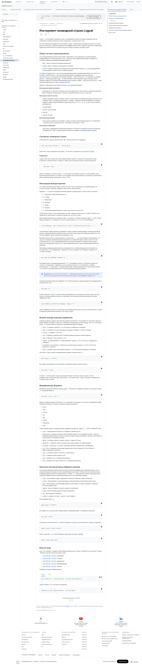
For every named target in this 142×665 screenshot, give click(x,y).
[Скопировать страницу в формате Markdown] (46, 34)
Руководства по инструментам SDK (116, 9)
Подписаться (123, 661)
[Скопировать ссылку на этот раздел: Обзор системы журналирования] (70, 54)
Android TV (64, 644)
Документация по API (107, 641)
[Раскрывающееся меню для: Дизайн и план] (36, 2)
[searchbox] (10, 14)
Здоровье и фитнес (46, 639)
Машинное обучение (47, 637)
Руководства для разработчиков (110, 638)
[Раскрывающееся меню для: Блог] (69, 2)
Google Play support (126, 640)
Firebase (54, 655)
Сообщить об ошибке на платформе (130, 634)
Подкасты (24, 649)
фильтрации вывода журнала (89, 130)
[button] (9, 21)
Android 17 (84, 634)
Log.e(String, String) (49, 566)
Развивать (42, 1)
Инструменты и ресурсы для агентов (65, 9)
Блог (65, 1)
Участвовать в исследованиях (129, 643)
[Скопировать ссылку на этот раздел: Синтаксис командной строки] (67, 137)
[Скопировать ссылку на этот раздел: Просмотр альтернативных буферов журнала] (81, 467)
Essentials (18, 1)
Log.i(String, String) (49, 561)
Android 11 (84, 649)
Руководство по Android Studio (109, 636)
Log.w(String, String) (49, 564)
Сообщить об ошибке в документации (127, 637)
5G (42, 646)
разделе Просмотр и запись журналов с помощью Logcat (73, 47)
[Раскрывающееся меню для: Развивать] (47, 2)
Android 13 (84, 644)
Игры (43, 634)
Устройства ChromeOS (67, 639)
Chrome (47, 655)
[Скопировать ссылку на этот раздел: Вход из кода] (52, 548)
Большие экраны (66, 634)
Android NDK (105, 645)
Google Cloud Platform (64, 655)
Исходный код (25, 642)
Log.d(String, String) (49, 558)
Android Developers (43, 23)
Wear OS (64, 637)
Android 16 (84, 637)
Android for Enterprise (27, 637)
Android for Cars (66, 642)
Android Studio (131, 1)
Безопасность (25, 639)
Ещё (131, 9)
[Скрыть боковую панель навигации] (17, 662)
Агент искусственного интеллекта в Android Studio (38, 9)
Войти (138, 1)
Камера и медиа (46, 642)
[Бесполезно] (101, 23)
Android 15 (84, 639)
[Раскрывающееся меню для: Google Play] (59, 2)
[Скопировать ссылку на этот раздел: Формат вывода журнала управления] (73, 318)
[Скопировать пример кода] (102, 577)
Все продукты (76, 655)
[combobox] (102, 1)
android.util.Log (45, 77)
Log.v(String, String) (49, 556)
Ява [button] (50, 574)
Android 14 (84, 642)
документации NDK (64, 82)
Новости (24, 644)
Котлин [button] (43, 574)
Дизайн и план (30, 1)
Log (83, 41)
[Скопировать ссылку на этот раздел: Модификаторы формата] (63, 386)
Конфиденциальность (47, 644)
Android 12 (84, 646)
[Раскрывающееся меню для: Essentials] (23, 2)
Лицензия (36, 661)
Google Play (54, 1)
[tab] (43, 574)
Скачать (4, 9)
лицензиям (67, 606)
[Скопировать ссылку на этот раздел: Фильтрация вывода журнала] (66, 184)
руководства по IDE (15, 9)
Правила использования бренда (48, 661)
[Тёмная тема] (102, 144)
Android (24, 634)
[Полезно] (99, 23)
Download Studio (106, 643)
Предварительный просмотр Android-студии (91, 9)
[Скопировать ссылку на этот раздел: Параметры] (48, 156)
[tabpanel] (71, 578)
